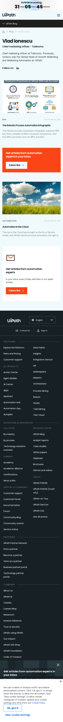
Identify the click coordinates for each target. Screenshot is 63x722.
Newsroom (9, 614)
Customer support (13, 359)
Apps (6, 390)
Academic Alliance (13, 468)
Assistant (8, 396)
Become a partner (13, 555)
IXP (34, 365)
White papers (40, 452)
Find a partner (11, 549)
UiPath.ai (8, 596)
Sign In (44, 330)
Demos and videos (42, 470)
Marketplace (39, 371)
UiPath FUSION (40, 483)
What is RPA (9, 480)
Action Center (11, 372)
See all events (40, 516)
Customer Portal (12, 499)
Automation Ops (12, 408)
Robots (36, 397)
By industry (9, 434)
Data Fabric (39, 347)
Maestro (37, 377)
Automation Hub (12, 402)
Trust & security (12, 626)
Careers (8, 602)
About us (8, 590)
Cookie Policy (38, 702)
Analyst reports (41, 440)
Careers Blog (10, 608)
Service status (11, 529)
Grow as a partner (13, 561)
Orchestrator (40, 383)
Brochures (38, 464)
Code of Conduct (13, 656)
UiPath (38, 510)
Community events (14, 523)
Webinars (38, 458)
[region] (31, 700)
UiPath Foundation (13, 650)
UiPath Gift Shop (12, 644)
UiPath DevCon (40, 504)
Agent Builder (10, 378)
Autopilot (8, 414)
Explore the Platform (14, 347)
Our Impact (9, 638)
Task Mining (39, 409)
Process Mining (40, 390)
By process (9, 440)
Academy (8, 462)
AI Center (8, 384)
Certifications (10, 474)
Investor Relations (13, 620)
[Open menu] (59, 15)
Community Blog (12, 517)
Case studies (39, 446)
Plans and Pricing (12, 353)
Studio (36, 403)
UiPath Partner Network (15, 543)
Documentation (12, 505)
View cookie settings (17, 715)
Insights (37, 353)
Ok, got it (13, 708)
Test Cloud (38, 415)
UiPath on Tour (40, 498)
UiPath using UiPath (13, 632)
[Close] (61, 681)
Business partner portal (15, 567)
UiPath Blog (39, 434)
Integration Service (43, 359)
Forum (7, 511)
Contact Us (25, 330)
